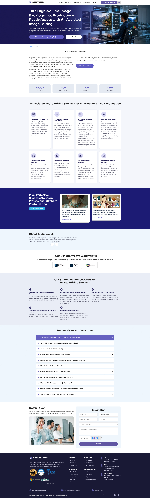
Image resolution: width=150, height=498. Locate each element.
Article (87, 471)
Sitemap (72, 479)
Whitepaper (88, 474)
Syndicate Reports (90, 479)
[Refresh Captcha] (101, 438)
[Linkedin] (119, 495)
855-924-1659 (99, 490)
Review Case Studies (74, 37)
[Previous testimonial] (52, 244)
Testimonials (73, 482)
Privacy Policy (73, 465)
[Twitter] (115, 495)
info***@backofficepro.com (71, 490)
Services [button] (77, 2)
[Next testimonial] (56, 244)
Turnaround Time (90, 465)
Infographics (73, 477)
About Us (68, 2)
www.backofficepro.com (39, 490)
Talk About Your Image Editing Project (46, 37)
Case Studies (73, 471)
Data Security (89, 462)
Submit (98, 444)
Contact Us (73, 462)
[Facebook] (111, 495)
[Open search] (119, 2)
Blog (94, 2)
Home (60, 2)
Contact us (87, 2)
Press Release (74, 474)
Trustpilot (50, 484)
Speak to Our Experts (85, 65)
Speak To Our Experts (37, 208)
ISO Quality (88, 460)
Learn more (65, 219)
